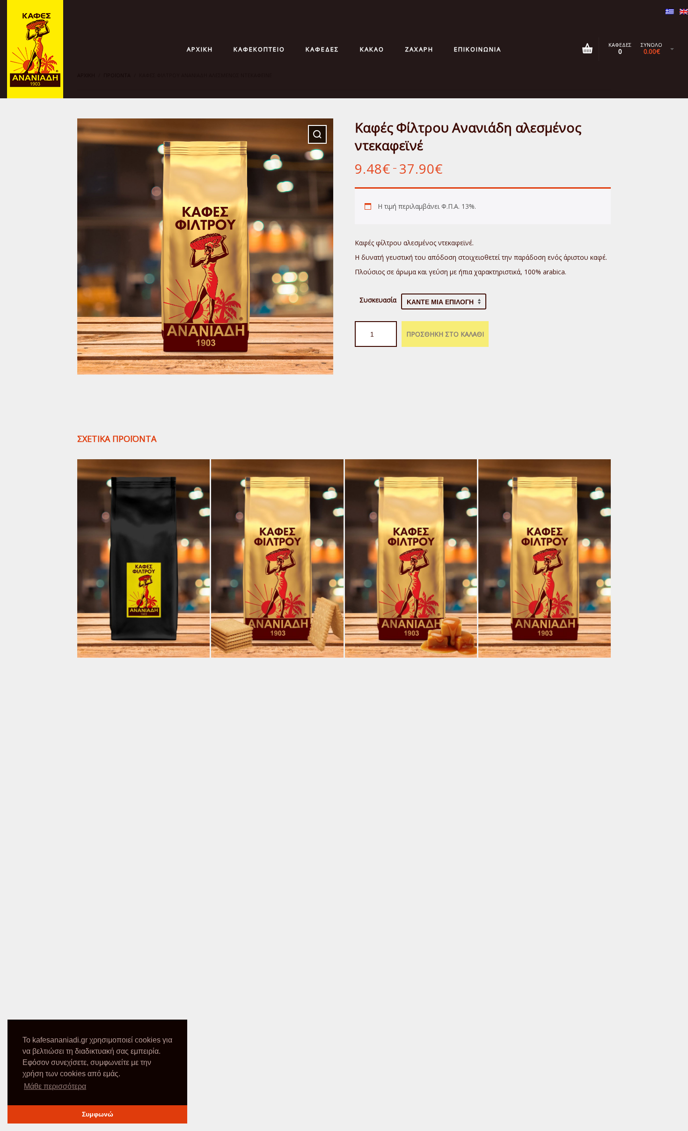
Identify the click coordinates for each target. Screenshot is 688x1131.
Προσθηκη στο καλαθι (445, 334)
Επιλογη (143, 578)
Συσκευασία (377, 299)
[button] (317, 134)
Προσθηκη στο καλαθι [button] (277, 578)
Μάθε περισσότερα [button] (55, 1086)
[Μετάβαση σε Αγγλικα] (684, 12)
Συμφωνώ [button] (97, 1114)
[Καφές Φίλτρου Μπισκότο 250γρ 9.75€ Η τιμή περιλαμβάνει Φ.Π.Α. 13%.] (277, 558)
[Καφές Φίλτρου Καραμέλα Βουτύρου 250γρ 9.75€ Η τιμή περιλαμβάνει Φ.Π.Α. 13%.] (411, 558)
